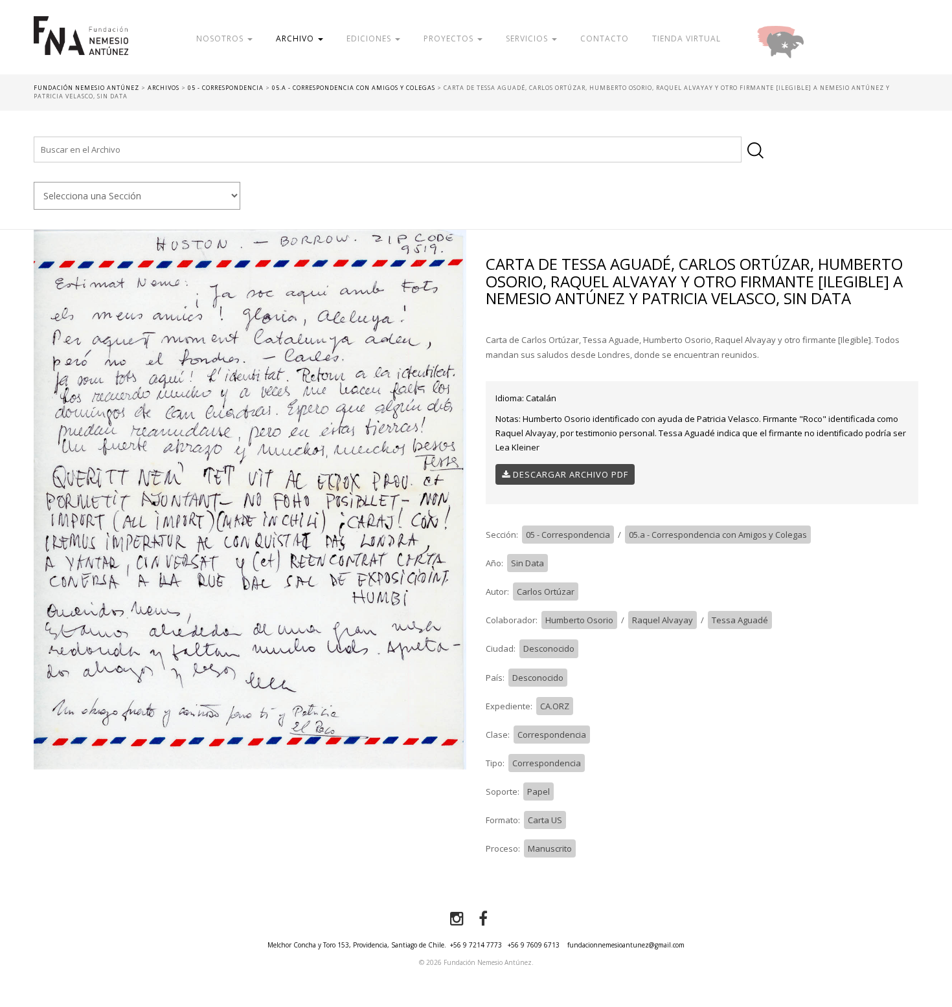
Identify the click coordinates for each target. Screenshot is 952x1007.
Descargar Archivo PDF (569, 474)
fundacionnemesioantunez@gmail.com (626, 944)
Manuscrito (550, 848)
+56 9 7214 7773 (476, 944)
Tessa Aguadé (740, 620)
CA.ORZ (554, 706)
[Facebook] (483, 919)
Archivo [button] (296, 38)
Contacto (604, 38)
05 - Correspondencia (568, 534)
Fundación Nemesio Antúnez (81, 45)
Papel (538, 791)
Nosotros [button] (221, 38)
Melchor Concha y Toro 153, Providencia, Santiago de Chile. (356, 944)
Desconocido (548, 648)
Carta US (545, 820)
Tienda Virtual (686, 38)
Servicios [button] (528, 38)
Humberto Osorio (579, 620)
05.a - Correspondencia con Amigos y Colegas (718, 534)
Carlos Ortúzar (545, 591)
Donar (822, 38)
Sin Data (527, 563)
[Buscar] (755, 150)
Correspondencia (551, 734)
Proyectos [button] (450, 38)
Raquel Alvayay (662, 620)
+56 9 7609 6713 (534, 944)
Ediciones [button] (370, 38)
